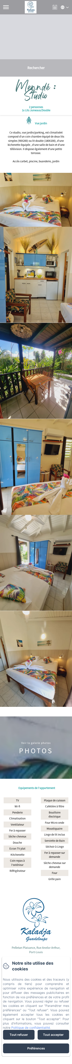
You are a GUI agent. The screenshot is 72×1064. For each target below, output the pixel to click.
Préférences (36, 1048)
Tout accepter (53, 1035)
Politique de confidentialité (30, 1027)
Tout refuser (19, 1035)
